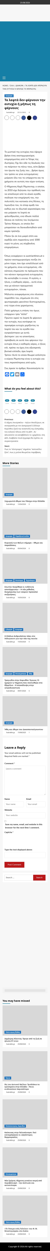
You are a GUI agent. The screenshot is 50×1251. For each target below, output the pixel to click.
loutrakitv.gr (10, 112)
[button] (5, 77)
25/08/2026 (22, 1044)
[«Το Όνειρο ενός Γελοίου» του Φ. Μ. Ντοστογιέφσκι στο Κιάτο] (25, 1211)
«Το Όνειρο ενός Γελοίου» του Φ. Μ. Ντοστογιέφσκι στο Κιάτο (20, 1229)
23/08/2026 (22, 1188)
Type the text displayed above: (18, 850)
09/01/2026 (22, 691)
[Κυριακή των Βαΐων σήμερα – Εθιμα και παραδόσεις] (25, 524)
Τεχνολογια (30, 580)
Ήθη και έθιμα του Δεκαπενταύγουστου (23, 729)
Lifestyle (9, 629)
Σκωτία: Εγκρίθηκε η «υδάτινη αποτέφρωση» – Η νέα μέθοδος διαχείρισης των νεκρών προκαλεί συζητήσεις (21, 590)
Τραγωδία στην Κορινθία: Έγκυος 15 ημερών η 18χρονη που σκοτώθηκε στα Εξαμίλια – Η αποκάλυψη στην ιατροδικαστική (23, 684)
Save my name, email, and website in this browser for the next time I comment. (23, 826)
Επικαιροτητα (20, 674)
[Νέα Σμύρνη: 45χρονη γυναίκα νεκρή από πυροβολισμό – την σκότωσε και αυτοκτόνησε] (25, 1162)
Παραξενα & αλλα (22, 536)
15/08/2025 (22, 732)
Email (28, 799)
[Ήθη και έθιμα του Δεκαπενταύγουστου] (25, 711)
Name (7, 799)
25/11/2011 (21, 112)
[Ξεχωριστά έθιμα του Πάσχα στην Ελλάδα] (25, 483)
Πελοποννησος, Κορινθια (15, 1126)
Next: (23, 449)
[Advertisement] (25, 48)
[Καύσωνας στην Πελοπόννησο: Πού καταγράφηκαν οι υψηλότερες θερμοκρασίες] (25, 1114)
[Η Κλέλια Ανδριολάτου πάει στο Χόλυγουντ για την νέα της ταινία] (25, 618)
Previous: (24, 430)
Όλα (30, 674)
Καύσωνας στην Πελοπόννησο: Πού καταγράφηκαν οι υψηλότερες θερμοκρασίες (20, 1134)
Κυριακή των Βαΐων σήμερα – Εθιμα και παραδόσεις (23, 544)
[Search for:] (18, 878)
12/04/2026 (22, 504)
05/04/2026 (22, 548)
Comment (9, 763)
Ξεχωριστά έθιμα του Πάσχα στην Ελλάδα (24, 501)
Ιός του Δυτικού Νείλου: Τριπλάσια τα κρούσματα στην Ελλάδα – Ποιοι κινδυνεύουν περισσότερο (21, 1086)
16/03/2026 (22, 597)
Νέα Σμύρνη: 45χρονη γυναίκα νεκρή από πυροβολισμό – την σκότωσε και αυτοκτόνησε (23, 1182)
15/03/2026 (22, 642)
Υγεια (8, 1078)
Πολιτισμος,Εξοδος (13, 1032)
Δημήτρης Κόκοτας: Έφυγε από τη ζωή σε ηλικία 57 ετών (23, 1039)
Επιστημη (19, 580)
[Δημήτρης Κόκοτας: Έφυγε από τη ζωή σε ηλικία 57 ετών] (25, 1020)
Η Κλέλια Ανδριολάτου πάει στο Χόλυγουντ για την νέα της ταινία (20, 637)
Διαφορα (9, 96)
